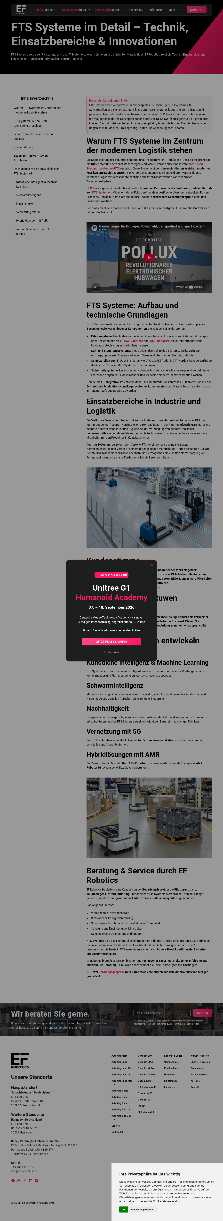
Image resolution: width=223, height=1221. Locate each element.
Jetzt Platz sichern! (111, 641)
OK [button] (123, 1209)
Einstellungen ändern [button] (143, 1209)
